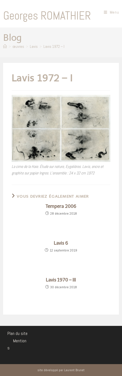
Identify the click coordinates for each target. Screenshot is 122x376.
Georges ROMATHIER (47, 15)
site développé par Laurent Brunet (61, 370)
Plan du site (17, 333)
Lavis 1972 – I (53, 46)
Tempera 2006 (61, 206)
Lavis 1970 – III (61, 280)
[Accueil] (5, 46)
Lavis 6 (61, 243)
